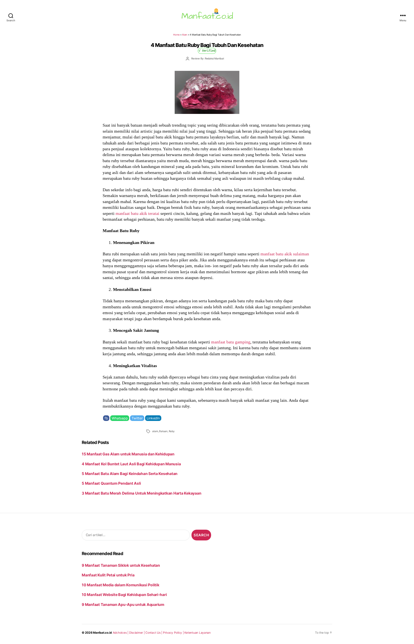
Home (176, 34)
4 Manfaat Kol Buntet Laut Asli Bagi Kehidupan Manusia (131, 464)
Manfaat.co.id (102, 632)
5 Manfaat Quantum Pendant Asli (111, 483)
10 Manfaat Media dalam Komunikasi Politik (120, 585)
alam (155, 431)
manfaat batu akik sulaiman (284, 253)
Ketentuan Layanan (197, 632)
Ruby (172, 431)
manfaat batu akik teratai (137, 213)
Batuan (163, 431)
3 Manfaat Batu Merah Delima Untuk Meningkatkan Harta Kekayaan (141, 493)
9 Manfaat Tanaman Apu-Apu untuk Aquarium (123, 604)
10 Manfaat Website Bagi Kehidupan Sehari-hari (124, 594)
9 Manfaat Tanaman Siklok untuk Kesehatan (121, 565)
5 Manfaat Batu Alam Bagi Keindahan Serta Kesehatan (129, 473)
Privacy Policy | (174, 632)
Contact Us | (154, 632)
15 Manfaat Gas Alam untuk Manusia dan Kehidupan (128, 454)
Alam (184, 34)
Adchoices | (121, 632)
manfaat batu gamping (230, 342)
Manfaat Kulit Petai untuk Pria (108, 575)
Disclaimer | (137, 632)
